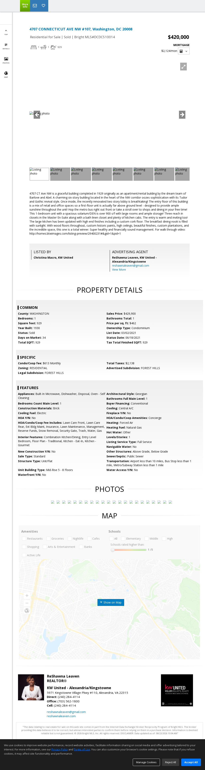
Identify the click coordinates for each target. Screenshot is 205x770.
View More (119, 269)
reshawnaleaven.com (61, 716)
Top (6, 34)
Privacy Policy (59, 749)
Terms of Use (82, 749)
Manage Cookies (146, 762)
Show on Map (112, 602)
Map (6, 77)
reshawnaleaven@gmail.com (130, 265)
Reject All (170, 762)
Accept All (191, 762)
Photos (6, 63)
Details (6, 48)
